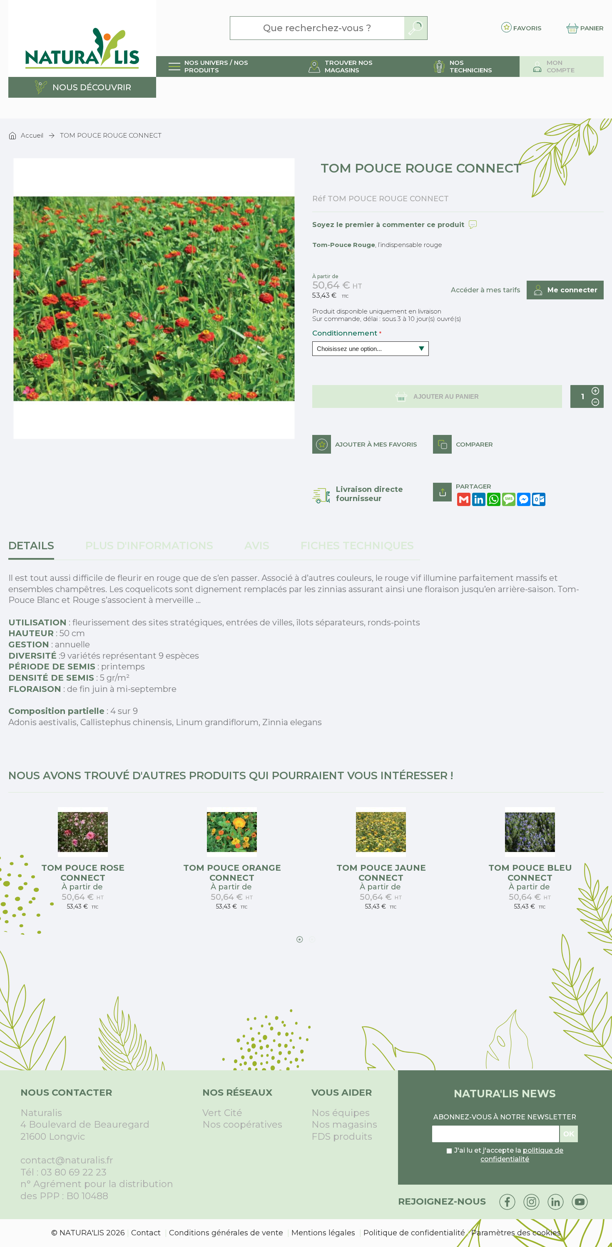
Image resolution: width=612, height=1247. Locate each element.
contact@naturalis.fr (66, 1160)
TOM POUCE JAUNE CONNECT (381, 873)
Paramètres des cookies (516, 1232)
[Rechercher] (415, 28)
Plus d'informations (149, 545)
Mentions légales (323, 1232)
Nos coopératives (242, 1124)
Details (31, 545)
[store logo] (82, 38)
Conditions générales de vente (226, 1232)
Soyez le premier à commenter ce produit (388, 225)
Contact (146, 1232)
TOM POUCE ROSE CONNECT (82, 873)
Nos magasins (344, 1124)
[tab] (34, 549)
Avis (256, 545)
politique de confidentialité (521, 1154)
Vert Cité (222, 1113)
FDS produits (341, 1136)
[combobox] (317, 28)
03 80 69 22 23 (74, 1172)
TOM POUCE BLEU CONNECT (530, 873)
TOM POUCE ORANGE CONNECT (232, 873)
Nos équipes (340, 1113)
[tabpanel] (83, 864)
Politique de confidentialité (414, 1232)
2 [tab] (312, 939)
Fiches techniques (357, 545)
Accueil (32, 135)
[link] (226, 66)
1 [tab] (300, 939)
